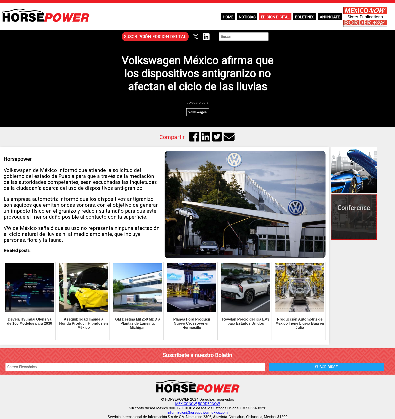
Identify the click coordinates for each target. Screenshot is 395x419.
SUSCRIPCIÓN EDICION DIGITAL (155, 36)
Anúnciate (330, 17)
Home (228, 17)
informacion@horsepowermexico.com (197, 412)
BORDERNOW (209, 404)
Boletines (304, 17)
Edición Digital (275, 17)
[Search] (272, 36)
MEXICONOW (186, 404)
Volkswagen (197, 112)
